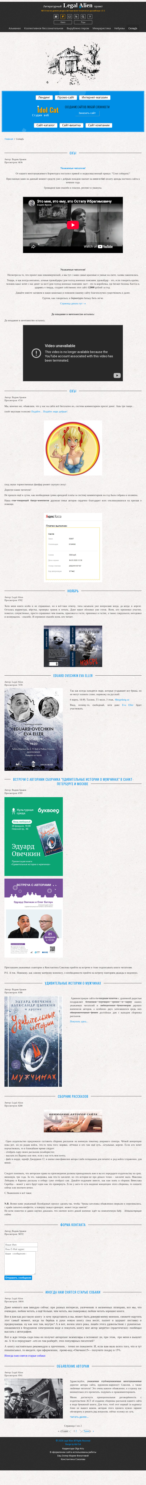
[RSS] (76, 16)
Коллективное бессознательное (43, 28)
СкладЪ (132, 28)
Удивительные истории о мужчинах (73, 983)
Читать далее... (79, 1416)
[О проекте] (56, 16)
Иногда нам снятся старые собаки (73, 1292)
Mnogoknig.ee (122, 699)
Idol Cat (77, 1444)
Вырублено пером (78, 28)
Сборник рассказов (73, 1096)
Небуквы (119, 28)
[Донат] (63, 16)
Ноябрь (73, 591)
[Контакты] (69, 16)
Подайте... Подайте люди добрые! (49, 411)
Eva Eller (128, 705)
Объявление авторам (73, 1366)
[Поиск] (83, 16)
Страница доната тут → (73, 303)
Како (63, 22)
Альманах (15, 28)
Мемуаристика (102, 28)
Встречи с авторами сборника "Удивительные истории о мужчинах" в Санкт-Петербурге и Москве (73, 781)
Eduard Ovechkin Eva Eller (73, 675)
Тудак (86, 1431)
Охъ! (73, 153)
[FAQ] (90, 16)
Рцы (83, 22)
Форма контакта (73, 1224)
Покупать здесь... (79, 1021)
